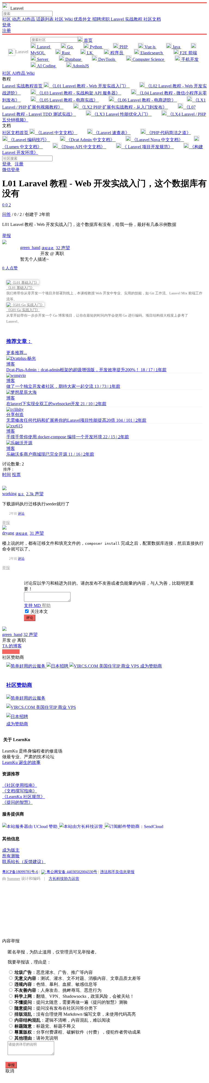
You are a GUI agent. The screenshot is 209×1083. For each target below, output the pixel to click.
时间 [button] (6, 474)
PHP (123, 47)
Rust (66, 53)
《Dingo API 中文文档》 (82, 146)
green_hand (30, 247)
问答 (6, 214)
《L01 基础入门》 (20, 288)
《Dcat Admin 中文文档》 (90, 139)
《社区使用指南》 (19, 785)
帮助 (46, 605)
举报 (6, 522)
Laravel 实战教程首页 (23, 86)
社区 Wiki (64, 19)
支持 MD (33, 605)
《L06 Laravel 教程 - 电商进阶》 (145, 100)
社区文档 (152, 19)
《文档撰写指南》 (19, 791)
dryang (8, 533)
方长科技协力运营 (64, 878)
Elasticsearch (151, 53)
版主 (21, 494)
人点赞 (10, 268)
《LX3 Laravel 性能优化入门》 (121, 114)
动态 (17, 19)
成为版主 (11, 850)
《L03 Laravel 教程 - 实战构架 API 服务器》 (78, 93)
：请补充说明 (36, 1038)
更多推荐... (16, 352)
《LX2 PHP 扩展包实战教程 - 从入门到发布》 (123, 107)
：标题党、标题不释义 (44, 1026)
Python (96, 47)
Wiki (30, 73)
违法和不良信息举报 (117, 872)
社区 (7, 19)
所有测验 (11, 856)
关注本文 (39, 611)
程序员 (116, 53)
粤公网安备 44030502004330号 (71, 872)
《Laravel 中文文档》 (56, 132)
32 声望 (63, 247)
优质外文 (83, 19)
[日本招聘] (58, 666)
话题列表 (45, 19)
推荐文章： (19, 341)
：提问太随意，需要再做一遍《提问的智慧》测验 (71, 1002)
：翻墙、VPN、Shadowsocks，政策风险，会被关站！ (74, 996)
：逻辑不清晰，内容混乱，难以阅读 (62, 1020)
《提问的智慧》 (17, 802)
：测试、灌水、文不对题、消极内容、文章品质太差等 (77, 978)
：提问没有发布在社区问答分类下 (55, 1008)
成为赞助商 (151, 666)
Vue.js (149, 47)
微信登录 (11, 169)
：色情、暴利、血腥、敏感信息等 (55, 984)
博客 (10, 364)
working (9, 493)
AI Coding (46, 66)
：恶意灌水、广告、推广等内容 (53, 972)
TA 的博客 (12, 646)
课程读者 (48, 248)
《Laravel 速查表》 (112, 132)
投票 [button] (16, 474)
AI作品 (29, 19)
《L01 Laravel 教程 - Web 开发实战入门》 (89, 86)
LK (90, 53)
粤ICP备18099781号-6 (20, 872)
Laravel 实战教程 (127, 19)
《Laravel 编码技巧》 (29, 139)
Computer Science (148, 59)
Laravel (43, 47)
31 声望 (37, 533)
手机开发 (189, 59)
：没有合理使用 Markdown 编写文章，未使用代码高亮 (75, 1014)
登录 (6, 25)
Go (70, 47)
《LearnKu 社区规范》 (23, 796)
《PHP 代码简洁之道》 (168, 132)
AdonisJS (80, 66)
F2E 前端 (188, 53)
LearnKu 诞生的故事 (21, 762)
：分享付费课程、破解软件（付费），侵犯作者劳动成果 (77, 1032)
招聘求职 (101, 19)
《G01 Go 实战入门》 (23, 310)
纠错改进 (11, 651)
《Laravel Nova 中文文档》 (157, 139)
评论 (21, 513)
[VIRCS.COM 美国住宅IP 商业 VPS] (104, 666)
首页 (88, 40)
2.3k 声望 (35, 494)
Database (73, 59)
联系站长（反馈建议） (24, 861)
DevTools (106, 59)
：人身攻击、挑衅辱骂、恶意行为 (58, 990)
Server (42, 59)
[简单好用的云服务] (26, 666)
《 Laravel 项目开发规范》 (147, 146)
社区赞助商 (19, 685)
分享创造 (15, 414)
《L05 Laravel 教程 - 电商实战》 (67, 100)
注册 (6, 30)
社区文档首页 (15, 132)
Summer (13, 878)
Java (176, 47)
